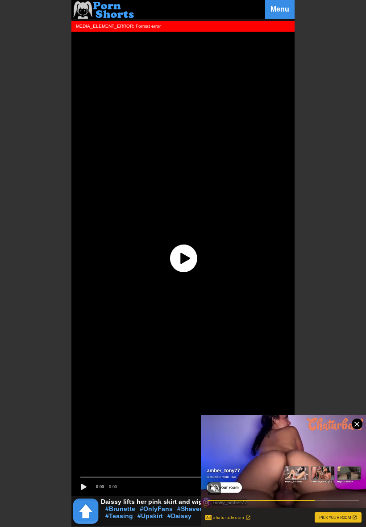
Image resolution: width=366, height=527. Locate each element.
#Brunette (120, 508)
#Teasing (119, 515)
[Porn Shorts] (104, 16)
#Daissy (179, 515)
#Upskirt (150, 515)
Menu (279, 9)
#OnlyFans (156, 508)
